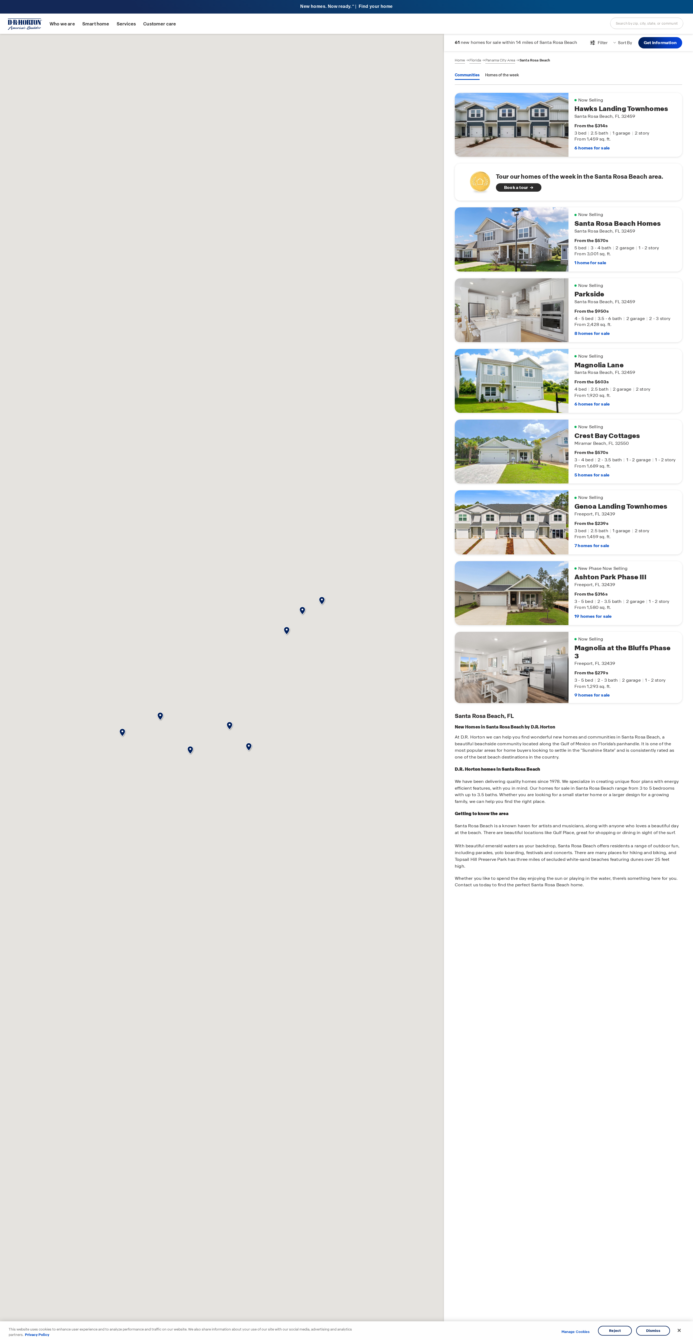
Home (460, 60)
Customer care (159, 24)
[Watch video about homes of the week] (477, 180)
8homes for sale (592, 333)
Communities (467, 75)
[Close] (679, 1330)
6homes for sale (592, 148)
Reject (615, 1330)
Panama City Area (500, 60)
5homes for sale (591, 475)
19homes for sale (593, 616)
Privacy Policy (37, 1334)
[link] (568, 182)
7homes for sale (591, 545)
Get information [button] (660, 42)
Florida (475, 60)
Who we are (62, 24)
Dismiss (653, 1330)
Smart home (95, 24)
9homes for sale (592, 695)
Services (126, 24)
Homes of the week (502, 75)
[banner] (346, 7)
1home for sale (590, 263)
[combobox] (646, 23)
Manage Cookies (575, 1332)
